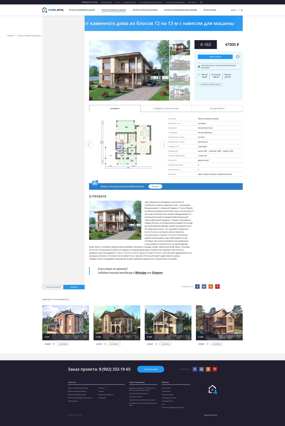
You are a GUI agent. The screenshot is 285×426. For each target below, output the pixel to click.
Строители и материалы (175, 2)
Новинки (102, 388)
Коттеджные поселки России (150, 2)
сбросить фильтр (53, 287)
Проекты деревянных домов (82, 10)
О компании (166, 391)
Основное (114, 108)
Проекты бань (210, 10)
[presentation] (89, 144)
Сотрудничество (129, 2)
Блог (163, 404)
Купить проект (215, 57)
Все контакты (166, 388)
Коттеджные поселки (169, 398)
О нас (117, 2)
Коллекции (102, 398)
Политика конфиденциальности (173, 407)
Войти (233, 10)
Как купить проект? (135, 397)
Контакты (192, 2)
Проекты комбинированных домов (180, 10)
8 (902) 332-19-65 (90, 2)
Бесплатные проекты (106, 395)
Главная (10, 35)
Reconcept (213, 415)
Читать (155, 186)
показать (74, 287)
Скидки (101, 391)
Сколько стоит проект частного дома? (142, 400)
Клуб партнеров (167, 395)
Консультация (106, 2)
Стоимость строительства (166, 108)
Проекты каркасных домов (145, 10)
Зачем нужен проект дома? (138, 393)
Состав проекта (217, 108)
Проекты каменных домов (114, 10)
